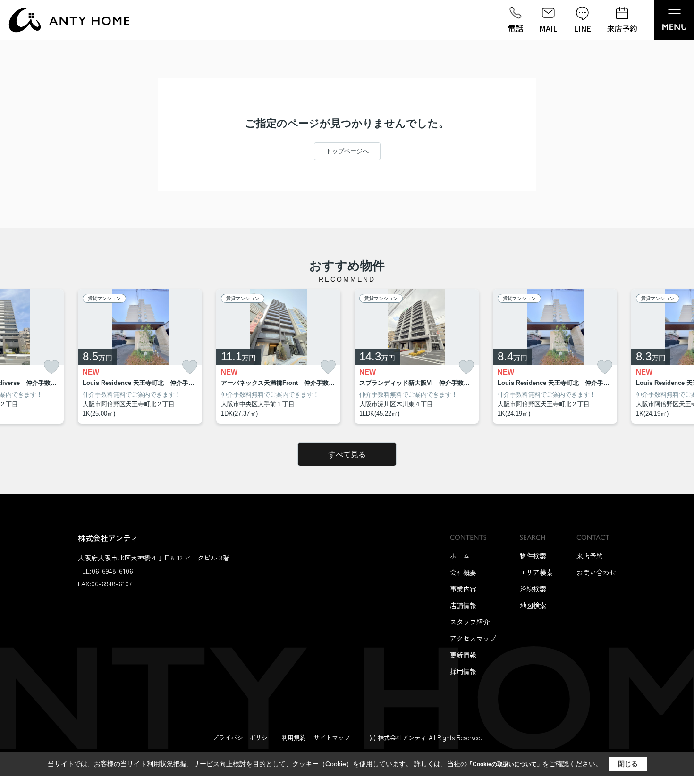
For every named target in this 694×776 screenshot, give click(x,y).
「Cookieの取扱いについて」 (504, 764)
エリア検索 (536, 572)
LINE (582, 28)
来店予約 (622, 28)
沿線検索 (533, 588)
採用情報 (463, 671)
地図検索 (533, 605)
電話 (515, 28)
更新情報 (463, 654)
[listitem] (140, 356)
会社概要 (463, 572)
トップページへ (347, 151)
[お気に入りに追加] (51, 367)
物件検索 (533, 555)
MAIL (548, 28)
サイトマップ (331, 737)
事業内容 (463, 588)
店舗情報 (463, 605)
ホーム (460, 555)
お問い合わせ (596, 572)
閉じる (628, 764)
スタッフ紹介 (470, 621)
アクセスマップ (473, 638)
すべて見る (347, 455)
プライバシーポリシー (243, 737)
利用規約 (293, 737)
